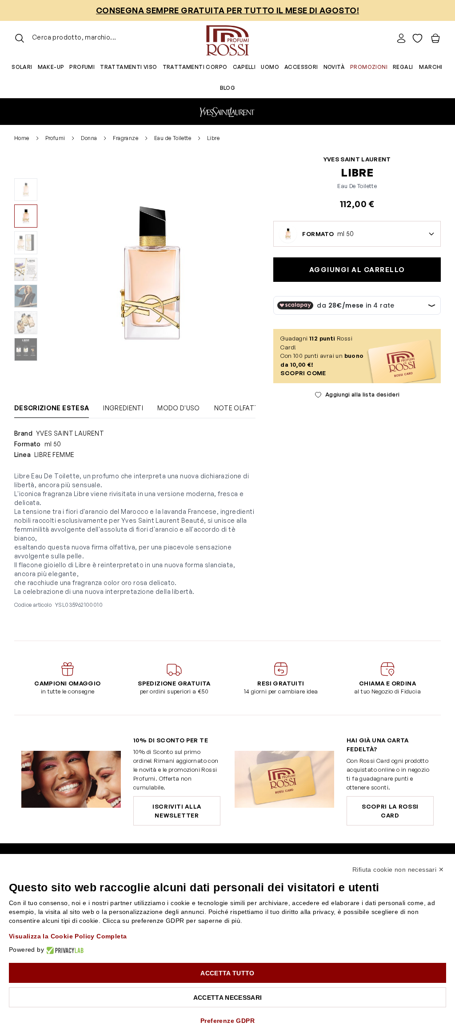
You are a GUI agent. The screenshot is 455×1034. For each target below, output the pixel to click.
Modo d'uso (178, 408)
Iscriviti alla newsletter (176, 811)
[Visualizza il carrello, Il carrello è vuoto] (435, 38)
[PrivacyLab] (64, 950)
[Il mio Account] (401, 38)
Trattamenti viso (128, 67)
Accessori (301, 67)
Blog (227, 87)
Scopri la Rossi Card (390, 811)
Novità (334, 67)
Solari (22, 67)
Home (21, 138)
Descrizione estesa (51, 408)
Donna (89, 138)
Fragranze (125, 138)
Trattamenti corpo (195, 67)
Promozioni (368, 67)
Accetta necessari (227, 997)
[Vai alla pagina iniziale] (227, 38)
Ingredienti (123, 408)
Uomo (270, 67)
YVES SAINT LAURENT (357, 159)
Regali (403, 67)
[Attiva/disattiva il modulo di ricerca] (19, 38)
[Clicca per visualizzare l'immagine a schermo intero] (149, 272)
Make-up (51, 67)
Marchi (430, 67)
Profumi (82, 67)
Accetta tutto (227, 973)
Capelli (244, 67)
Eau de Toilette (172, 138)
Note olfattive (241, 408)
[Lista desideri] (417, 38)
